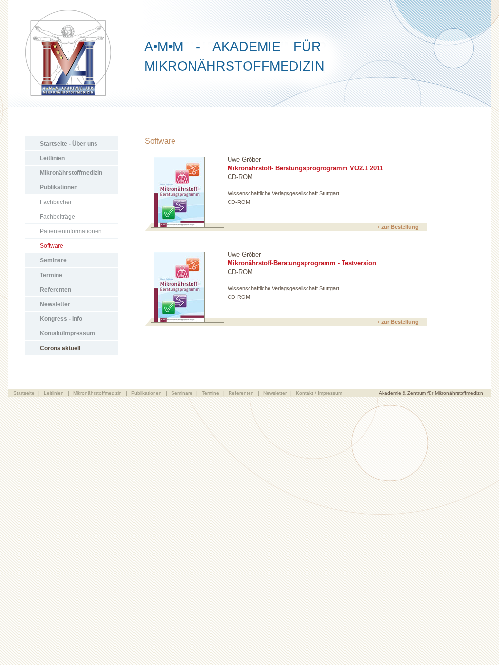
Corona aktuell (60, 348)
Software (51, 245)
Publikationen (58, 187)
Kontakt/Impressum (67, 333)
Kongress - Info (61, 318)
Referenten (55, 289)
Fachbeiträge (57, 216)
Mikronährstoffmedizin (71, 172)
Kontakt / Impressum (319, 393)
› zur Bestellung (398, 227)
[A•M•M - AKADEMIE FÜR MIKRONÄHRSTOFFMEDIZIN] (249, 104)
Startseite (24, 393)
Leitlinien (52, 158)
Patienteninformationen (71, 231)
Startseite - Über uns (68, 143)
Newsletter (55, 304)
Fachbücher (56, 202)
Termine (51, 275)
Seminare (53, 260)
